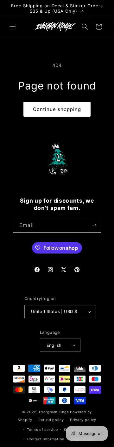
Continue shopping (57, 109)
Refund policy (51, 420)
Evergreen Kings (54, 412)
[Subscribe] (94, 225)
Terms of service (42, 429)
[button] (13, 27)
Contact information (45, 439)
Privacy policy (83, 420)
